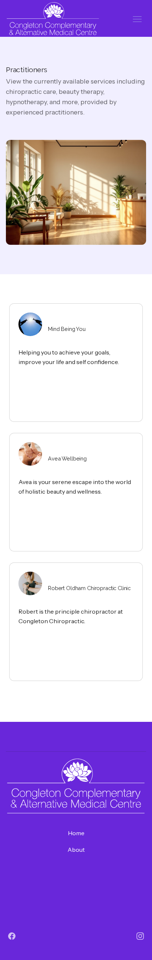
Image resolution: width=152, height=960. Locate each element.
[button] (137, 19)
